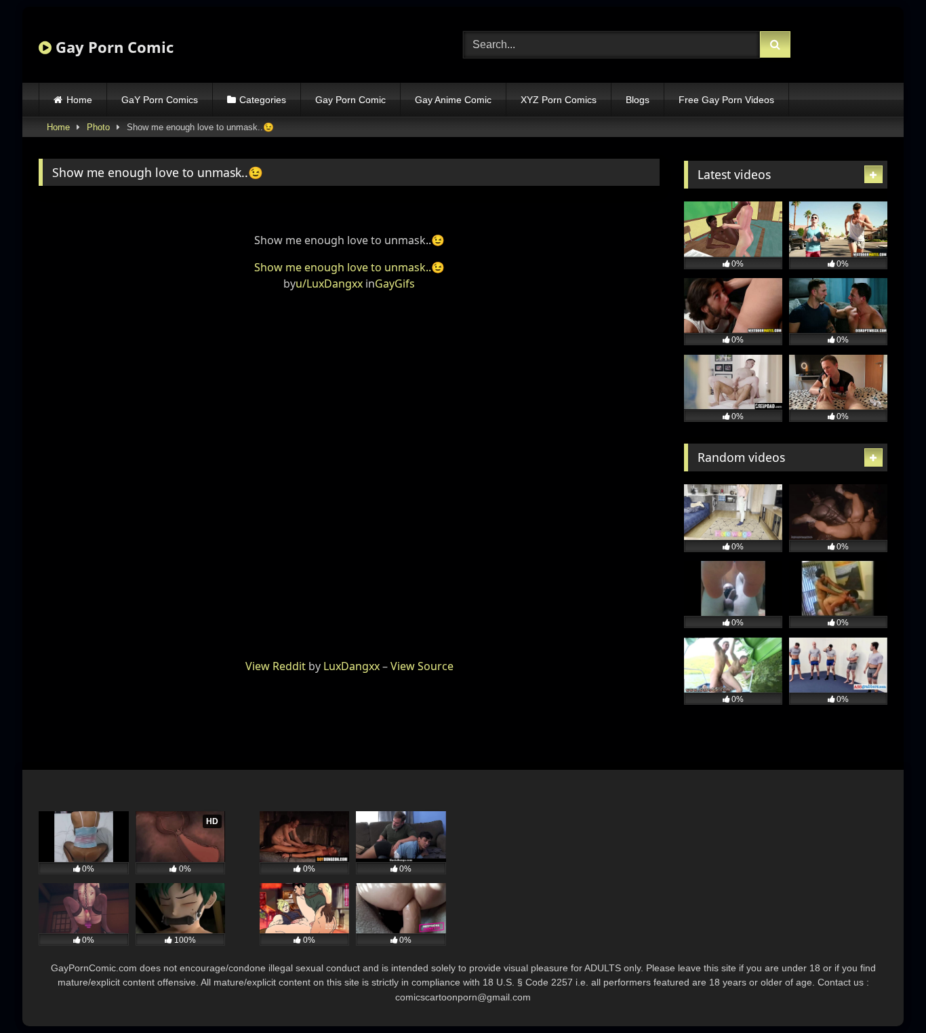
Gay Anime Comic (453, 99)
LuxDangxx (351, 666)
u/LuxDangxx (329, 283)
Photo (98, 127)
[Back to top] (884, 992)
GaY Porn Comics (159, 99)
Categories (262, 99)
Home (79, 99)
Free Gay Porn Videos (726, 99)
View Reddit (275, 666)
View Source (422, 666)
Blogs (637, 99)
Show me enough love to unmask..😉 (349, 267)
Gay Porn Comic (113, 47)
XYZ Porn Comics (559, 99)
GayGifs (395, 283)
